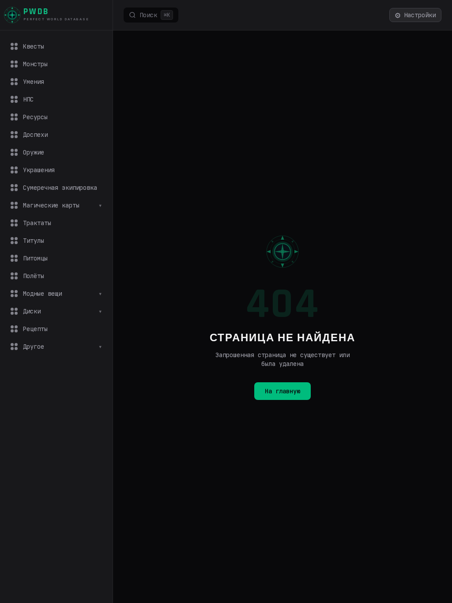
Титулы (33, 241)
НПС (28, 99)
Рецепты (35, 329)
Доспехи (35, 135)
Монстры (35, 64)
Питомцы (35, 258)
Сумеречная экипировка (60, 188)
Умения (33, 82)
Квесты (33, 46)
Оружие (33, 152)
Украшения (39, 170)
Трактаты (37, 223)
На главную (282, 391)
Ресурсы (35, 117)
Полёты (33, 276)
